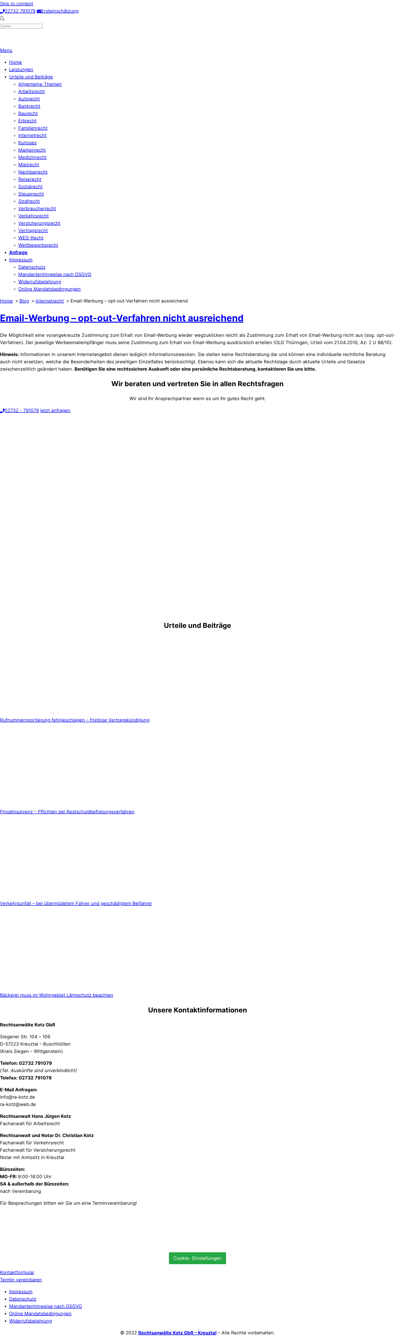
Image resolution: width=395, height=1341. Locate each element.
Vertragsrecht (33, 230)
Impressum (20, 259)
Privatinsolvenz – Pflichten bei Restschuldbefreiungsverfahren (67, 811)
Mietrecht (28, 164)
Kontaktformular (17, 1272)
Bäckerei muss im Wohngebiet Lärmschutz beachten (56, 995)
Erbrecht (27, 120)
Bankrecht (29, 106)
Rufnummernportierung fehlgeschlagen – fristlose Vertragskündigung (74, 720)
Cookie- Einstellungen (197, 1258)
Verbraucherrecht (37, 208)
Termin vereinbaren (21, 1279)
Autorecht (29, 99)
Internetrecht (32, 135)
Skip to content (16, 3)
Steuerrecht (31, 194)
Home (15, 62)
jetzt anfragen (55, 410)
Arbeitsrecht (31, 91)
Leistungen (21, 69)
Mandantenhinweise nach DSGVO (54, 274)
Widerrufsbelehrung (39, 281)
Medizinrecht (32, 157)
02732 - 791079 (22, 410)
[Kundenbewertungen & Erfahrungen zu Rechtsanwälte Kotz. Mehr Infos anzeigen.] (34, 1244)
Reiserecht (29, 179)
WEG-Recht (30, 238)
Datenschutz (31, 267)
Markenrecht (32, 150)
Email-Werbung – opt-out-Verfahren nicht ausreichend (121, 318)
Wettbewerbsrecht (38, 245)
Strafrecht (29, 201)
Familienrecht (33, 128)
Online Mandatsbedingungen (49, 289)
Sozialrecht (30, 186)
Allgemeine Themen (40, 84)
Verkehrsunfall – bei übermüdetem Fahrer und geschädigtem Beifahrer (76, 903)
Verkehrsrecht (33, 216)
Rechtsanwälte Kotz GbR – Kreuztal (177, 1333)
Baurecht (28, 113)
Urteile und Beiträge (31, 77)
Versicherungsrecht (39, 223)
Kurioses (27, 142)
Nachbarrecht (33, 172)
